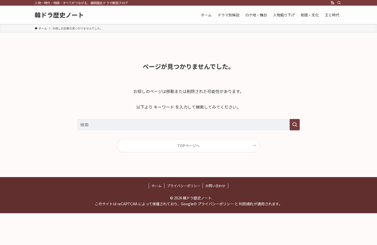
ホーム (157, 185)
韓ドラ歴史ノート (59, 15)
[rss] (332, 3)
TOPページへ (188, 145)
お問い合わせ (215, 185)
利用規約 (246, 203)
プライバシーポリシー (183, 185)
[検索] (339, 3)
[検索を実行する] (295, 124)
